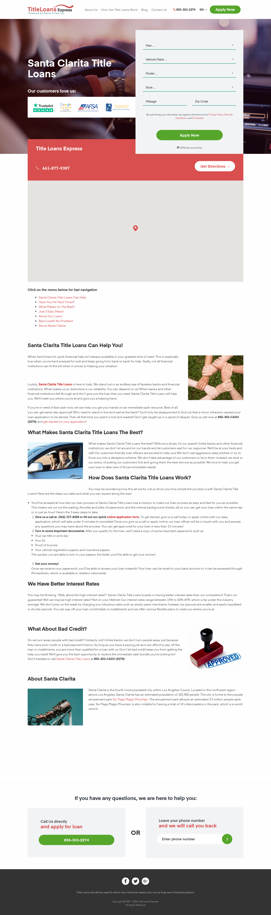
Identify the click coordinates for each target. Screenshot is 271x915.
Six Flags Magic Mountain (130, 699)
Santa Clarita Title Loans (73, 659)
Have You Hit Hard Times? (56, 302)
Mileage (147, 96)
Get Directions (213, 166)
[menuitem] (201, 9)
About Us (91, 10)
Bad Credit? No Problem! (56, 321)
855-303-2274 (76, 839)
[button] (135, 228)
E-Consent (198, 117)
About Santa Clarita (52, 325)
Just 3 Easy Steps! (51, 311)
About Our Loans (50, 316)
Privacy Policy (216, 114)
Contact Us (159, 10)
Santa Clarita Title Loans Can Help (62, 297)
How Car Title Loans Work (119, 10)
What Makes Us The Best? (57, 307)
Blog (144, 10)
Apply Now (225, 9)
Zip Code (198, 96)
